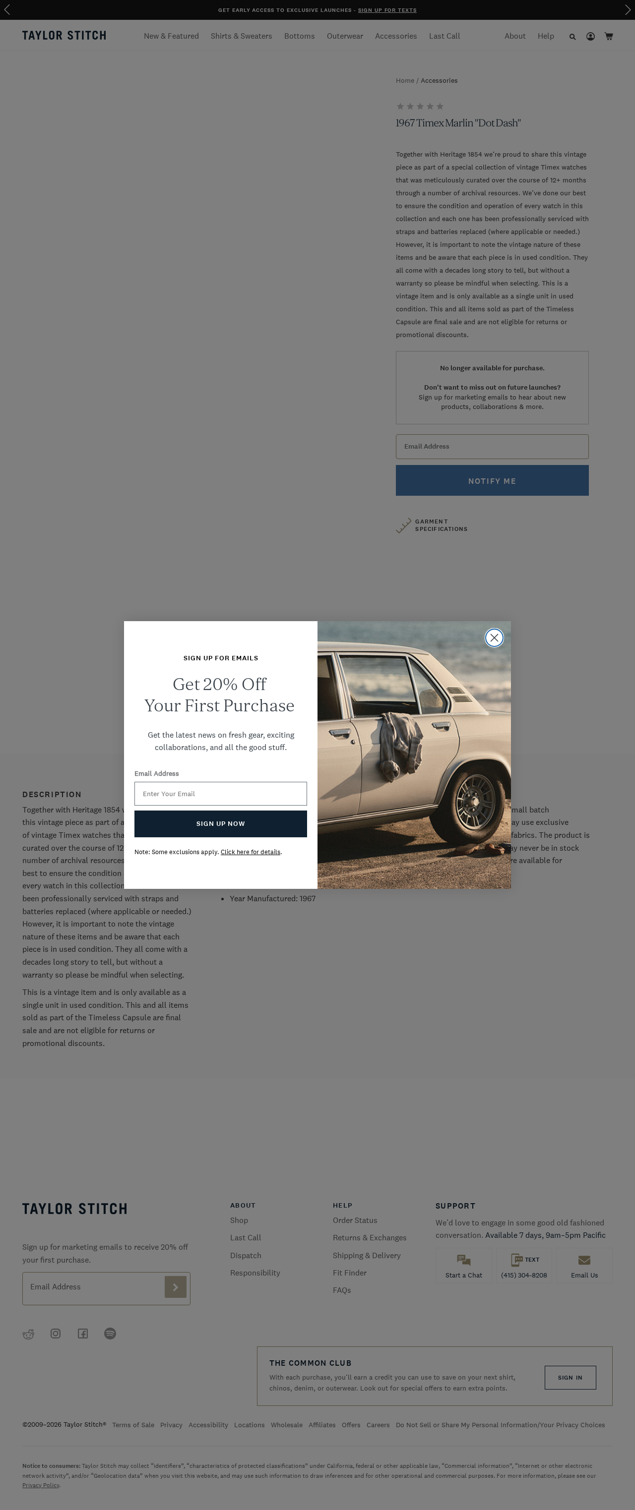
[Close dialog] (494, 637)
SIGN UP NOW (220, 823)
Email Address (156, 773)
